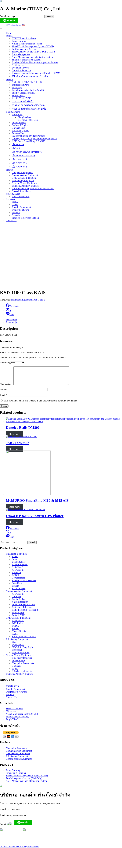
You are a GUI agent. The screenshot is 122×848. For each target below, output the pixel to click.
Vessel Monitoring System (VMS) (28, 90)
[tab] (64, 319)
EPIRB (15, 628)
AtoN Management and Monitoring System (32, 57)
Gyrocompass (18, 578)
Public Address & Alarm (23, 604)
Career (15, 204)
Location (16, 212)
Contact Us (11, 220)
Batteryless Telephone (22, 607)
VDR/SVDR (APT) (21, 98)
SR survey (17, 87)
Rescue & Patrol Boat (28, 120)
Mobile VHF (18, 612)
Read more (14, 434)
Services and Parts (20, 84)
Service (9, 79)
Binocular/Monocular (22, 658)
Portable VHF (18, 615)
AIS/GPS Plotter (20, 564)
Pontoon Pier (18, 133)
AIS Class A (18, 567)
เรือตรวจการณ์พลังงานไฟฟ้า (27, 152)
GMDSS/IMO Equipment (24, 178)
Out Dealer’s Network (16, 692)
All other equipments (22, 671)
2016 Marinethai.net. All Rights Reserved (19, 846)
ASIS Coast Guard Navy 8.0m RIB (28, 141)
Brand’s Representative (23, 207)
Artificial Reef (18, 65)
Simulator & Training (16, 773)
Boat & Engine (13, 112)
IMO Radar (17, 623)
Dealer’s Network (20, 210)
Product (9, 170)
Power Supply (18, 660)
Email (3, 395)
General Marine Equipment (24, 183)
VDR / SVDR (18, 588)
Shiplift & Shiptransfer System (26, 59)
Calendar (16, 215)
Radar (15, 556)
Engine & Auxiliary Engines (25, 186)
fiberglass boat (24, 117)
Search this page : (8, 16)
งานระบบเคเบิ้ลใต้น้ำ (22, 101)
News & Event (13, 194)
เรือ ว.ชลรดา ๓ (20, 166)
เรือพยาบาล (18, 144)
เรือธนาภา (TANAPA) (23, 155)
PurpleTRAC (18, 95)
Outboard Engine (20, 125)
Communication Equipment (25, 175)
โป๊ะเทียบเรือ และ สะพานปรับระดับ (30, 76)
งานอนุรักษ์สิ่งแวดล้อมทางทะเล (28, 105)
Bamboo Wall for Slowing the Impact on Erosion (35, 62)
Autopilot (16, 572)
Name (3, 389)
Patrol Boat (17, 114)
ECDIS (15, 575)
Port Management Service (24, 49)
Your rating (5, 362)
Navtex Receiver (20, 602)
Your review (6, 384)
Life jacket (17, 650)
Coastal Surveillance (21, 191)
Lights (15, 668)
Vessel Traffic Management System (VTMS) (33, 46)
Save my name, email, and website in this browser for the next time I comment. (41, 400)
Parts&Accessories (20, 196)
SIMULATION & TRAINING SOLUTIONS (33, 51)
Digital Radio (18, 599)
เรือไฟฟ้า (16, 148)
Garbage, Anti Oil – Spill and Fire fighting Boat (34, 138)
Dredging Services (20, 67)
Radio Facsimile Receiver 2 (25, 610)
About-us (10, 199)
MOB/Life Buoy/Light (22, 647)
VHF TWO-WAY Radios (24, 636)
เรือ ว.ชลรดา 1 (19, 159)
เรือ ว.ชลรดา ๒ (20, 163)
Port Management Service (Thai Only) (24, 778)
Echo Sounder (18, 562)
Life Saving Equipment (23, 180)
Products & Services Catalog (25, 218)
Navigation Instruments (23, 663)
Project (9, 35)
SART (15, 634)
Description (11, 319)
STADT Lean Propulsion (24, 38)
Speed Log (17, 583)
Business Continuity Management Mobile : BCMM (36, 73)
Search (32, 542)
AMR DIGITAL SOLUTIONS (27, 82)
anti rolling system (20, 130)
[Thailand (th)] (13, 25)
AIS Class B (39, 299)
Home (9, 33)
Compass (16, 666)
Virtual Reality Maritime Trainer (27, 43)
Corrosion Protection (21, 70)
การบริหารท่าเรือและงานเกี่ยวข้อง (29, 108)
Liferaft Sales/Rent (20, 652)
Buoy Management (21, 54)
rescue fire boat (19, 122)
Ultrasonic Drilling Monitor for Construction (33, 188)
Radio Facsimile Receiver (24, 580)
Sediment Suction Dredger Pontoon (28, 136)
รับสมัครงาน (12, 686)
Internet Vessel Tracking (23, 92)
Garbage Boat (18, 128)
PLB (14, 642)
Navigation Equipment (22, 172)
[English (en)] (23, 25)
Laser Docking (19, 41)
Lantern (15, 586)
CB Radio (16, 596)
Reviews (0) (11, 322)
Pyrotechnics (18, 644)
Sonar (14, 559)
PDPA (15, 202)
